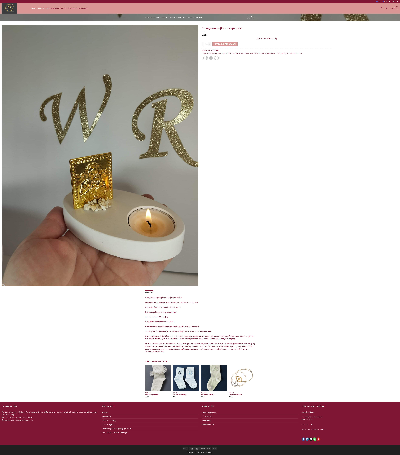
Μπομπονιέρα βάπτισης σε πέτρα (292, 53)
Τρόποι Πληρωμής (108, 425)
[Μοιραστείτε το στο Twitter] (207, 58)
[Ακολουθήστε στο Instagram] (391, 1)
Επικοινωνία (106, 417)
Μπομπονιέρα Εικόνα (242, 53)
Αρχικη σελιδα (152, 17)
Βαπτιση (41, 8)
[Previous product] (252, 17)
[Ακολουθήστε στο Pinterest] (397, 1)
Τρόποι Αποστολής (109, 421)
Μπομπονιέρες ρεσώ (215, 53)
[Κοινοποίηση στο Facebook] (203, 58)
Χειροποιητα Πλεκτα (58, 8)
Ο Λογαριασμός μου (209, 412)
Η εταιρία (105, 412)
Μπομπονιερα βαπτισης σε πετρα (186, 17)
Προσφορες (72, 8)
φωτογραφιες (83, 8)
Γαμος (33, 8)
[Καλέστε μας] (395, 1)
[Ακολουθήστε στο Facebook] (389, 1)
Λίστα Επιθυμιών (208, 425)
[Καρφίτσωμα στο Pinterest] (214, 58)
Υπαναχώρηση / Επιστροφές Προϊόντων (116, 429)
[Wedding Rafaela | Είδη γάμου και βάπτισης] (15, 8)
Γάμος (224, 53)
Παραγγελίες (206, 421)
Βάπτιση (228, 53)
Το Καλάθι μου (207, 417)
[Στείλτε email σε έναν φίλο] (211, 58)
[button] (386, 8)
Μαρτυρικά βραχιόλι (235, 394)
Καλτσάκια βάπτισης (152, 394)
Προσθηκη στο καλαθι (225, 44)
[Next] (254, 383)
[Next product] (248, 17)
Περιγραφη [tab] (149, 292)
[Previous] (145, 383)
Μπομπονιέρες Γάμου (256, 53)
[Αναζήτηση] (381, 8)
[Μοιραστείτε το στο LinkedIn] (218, 58)
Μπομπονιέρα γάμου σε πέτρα (272, 53)
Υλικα (47, 8)
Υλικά (234, 53)
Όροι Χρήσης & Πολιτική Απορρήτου (115, 433)
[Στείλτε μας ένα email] (393, 1)
